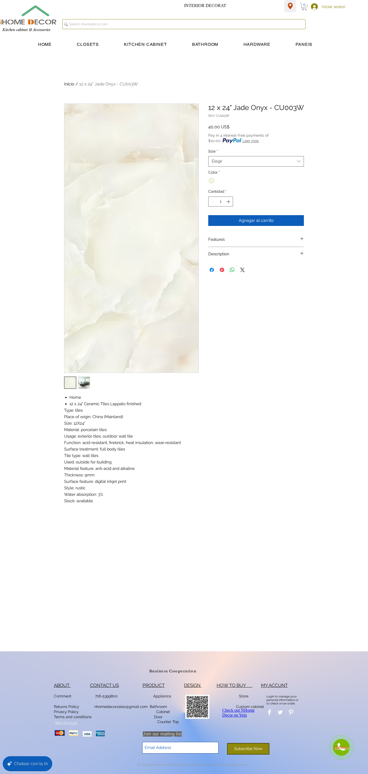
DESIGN (193, 685)
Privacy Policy (67, 712)
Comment (64, 696)
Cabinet (162, 712)
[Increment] (228, 201)
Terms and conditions (73, 717)
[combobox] (256, 161)
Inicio (69, 84)
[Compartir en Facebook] (212, 270)
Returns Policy (66, 706)
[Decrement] (212, 201)
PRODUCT (154, 685)
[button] (304, 7)
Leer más (250, 141)
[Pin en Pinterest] (222, 270)
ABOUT (62, 685)
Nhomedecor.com (234, 765)
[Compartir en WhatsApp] (232, 270)
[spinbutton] (220, 201)
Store (245, 696)
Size (213, 151)
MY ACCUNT (274, 685)
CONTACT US (104, 685)
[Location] (290, 6)
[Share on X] (242, 270)
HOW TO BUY (234, 685)
